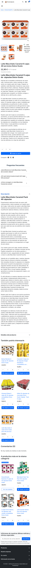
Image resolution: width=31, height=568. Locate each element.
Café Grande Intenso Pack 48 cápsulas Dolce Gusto (23, 511)
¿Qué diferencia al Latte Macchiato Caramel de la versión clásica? (14, 171)
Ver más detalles (7, 489)
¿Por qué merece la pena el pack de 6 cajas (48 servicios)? (14, 177)
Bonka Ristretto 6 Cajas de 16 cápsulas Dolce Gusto (7, 360)
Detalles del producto (8, 335)
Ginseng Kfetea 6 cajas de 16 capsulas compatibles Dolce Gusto (7, 396)
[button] (23, 2)
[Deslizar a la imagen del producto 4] (27, 48)
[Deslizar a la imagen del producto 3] (19, 48)
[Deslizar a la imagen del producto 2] (12, 48)
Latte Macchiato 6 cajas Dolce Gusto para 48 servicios (7, 429)
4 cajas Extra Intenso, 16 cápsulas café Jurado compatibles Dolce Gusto (8, 512)
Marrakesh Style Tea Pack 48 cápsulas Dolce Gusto (23, 478)
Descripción (5, 194)
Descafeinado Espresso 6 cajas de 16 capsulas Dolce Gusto (7, 479)
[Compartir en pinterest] (13, 157)
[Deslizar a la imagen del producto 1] (4, 48)
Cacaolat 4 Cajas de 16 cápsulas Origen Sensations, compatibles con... (23, 361)
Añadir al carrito (15, 153)
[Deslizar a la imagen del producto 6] (12, 57)
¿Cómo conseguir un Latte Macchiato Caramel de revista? (14, 183)
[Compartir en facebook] (8, 157)
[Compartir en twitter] (11, 157)
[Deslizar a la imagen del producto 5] (4, 57)
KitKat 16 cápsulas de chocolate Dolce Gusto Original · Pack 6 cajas (23, 396)
